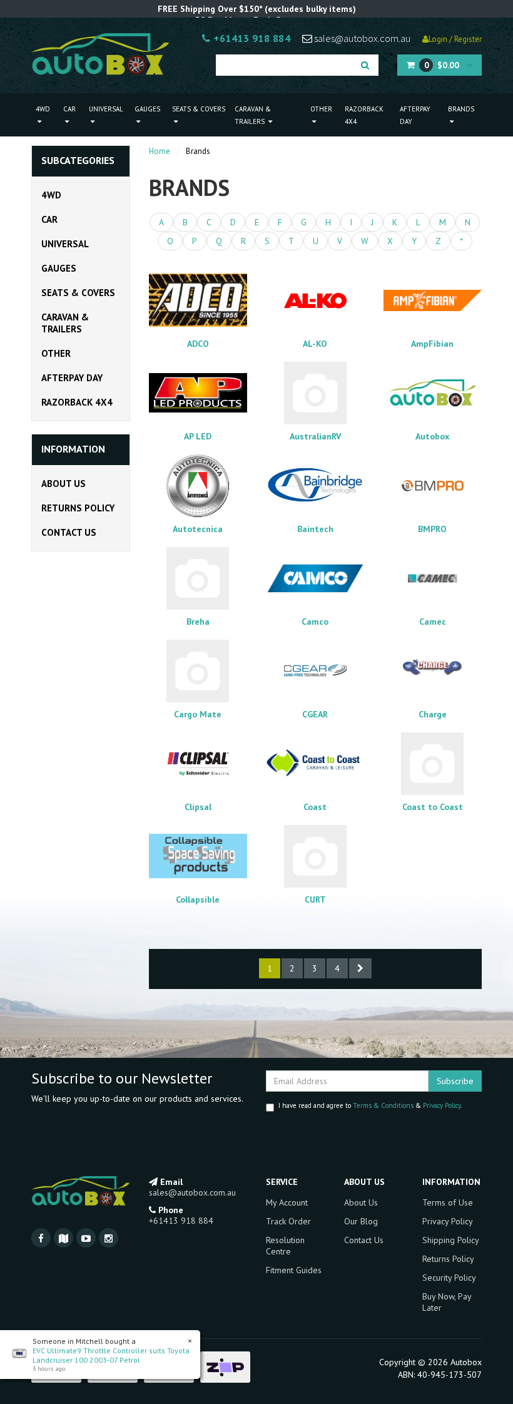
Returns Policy (77, 508)
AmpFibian (432, 343)
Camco (315, 621)
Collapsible (198, 899)
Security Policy (449, 1277)
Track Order (288, 1221)
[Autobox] (100, 53)
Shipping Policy (450, 1240)
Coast (315, 806)
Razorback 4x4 (364, 115)
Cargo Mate (197, 714)
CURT (315, 899)
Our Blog (361, 1221)
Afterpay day (415, 115)
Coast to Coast (432, 806)
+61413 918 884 (250, 38)
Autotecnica (198, 529)
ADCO (198, 343)
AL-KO (315, 343)
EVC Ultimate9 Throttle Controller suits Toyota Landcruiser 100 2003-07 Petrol (111, 1355)
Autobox (432, 436)
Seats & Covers (198, 109)
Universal (106, 109)
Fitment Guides (294, 1270)
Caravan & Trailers (253, 115)
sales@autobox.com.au (361, 38)
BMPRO (432, 529)
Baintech (315, 529)
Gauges (147, 109)
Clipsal (198, 806)
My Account (287, 1202)
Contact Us (68, 532)
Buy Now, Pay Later (446, 1302)
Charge (433, 714)
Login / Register (455, 39)
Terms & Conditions (383, 1105)
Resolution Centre (285, 1245)
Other (321, 109)
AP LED (197, 436)
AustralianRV (315, 436)
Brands (461, 109)
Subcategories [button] (77, 161)
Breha (198, 621)
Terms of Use (447, 1202)
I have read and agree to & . (370, 1105)
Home (159, 151)
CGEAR (315, 714)
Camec (432, 621)
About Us (63, 483)
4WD (43, 109)
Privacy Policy (441, 1105)
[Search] (365, 65)
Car (69, 109)
